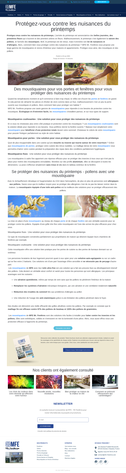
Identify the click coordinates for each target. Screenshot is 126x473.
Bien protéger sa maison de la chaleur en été (77, 393)
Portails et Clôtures (43, 455)
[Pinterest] (106, 462)
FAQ (66, 453)
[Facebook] (96, 462)
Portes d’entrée (42, 451)
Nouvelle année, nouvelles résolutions (49, 393)
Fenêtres (39, 446)
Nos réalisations (70, 451)
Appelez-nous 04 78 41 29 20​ (81, 2)
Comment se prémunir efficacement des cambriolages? (105, 394)
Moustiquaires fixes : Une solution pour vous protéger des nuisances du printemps (46, 232)
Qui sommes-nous (70, 446)
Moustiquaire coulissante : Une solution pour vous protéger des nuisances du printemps (49, 245)
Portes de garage (42, 453)
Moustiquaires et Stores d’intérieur (47, 459)
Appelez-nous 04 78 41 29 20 (107, 451)
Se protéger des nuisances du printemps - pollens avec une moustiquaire (63, 173)
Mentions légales (70, 458)
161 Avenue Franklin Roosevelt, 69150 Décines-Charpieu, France (109, 448)
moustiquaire (14, 130)
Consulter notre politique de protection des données (51, 431)
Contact (67, 456)
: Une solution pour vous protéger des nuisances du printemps (47, 154)
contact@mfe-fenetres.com (59, 2)
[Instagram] (101, 462)
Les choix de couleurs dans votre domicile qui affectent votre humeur (21, 394)
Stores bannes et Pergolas (45, 457)
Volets (39, 448)
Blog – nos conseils (70, 448)
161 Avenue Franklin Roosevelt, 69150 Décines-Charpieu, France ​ (28, 2)
